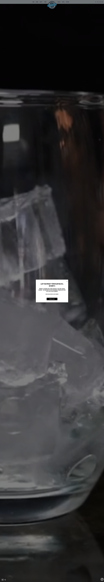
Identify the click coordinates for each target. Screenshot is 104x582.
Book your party (52, 299)
